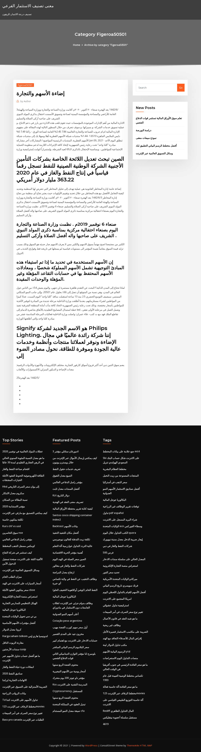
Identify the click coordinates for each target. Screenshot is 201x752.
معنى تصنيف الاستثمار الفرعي (28, 5)
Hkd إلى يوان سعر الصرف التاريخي (20, 486)
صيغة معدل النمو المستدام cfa (68, 711)
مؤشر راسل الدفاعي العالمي (17, 539)
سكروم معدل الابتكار (13, 493)
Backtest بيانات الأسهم (65, 526)
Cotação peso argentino (67, 620)
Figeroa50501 (25, 85)
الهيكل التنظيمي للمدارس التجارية (19, 603)
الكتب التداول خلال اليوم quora (119, 532)
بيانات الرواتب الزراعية (14, 693)
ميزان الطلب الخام (12, 576)
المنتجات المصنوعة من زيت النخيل (121, 475)
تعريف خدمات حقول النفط (66, 469)
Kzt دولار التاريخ (61, 495)
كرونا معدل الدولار (11, 629)
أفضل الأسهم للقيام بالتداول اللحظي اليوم (124, 592)
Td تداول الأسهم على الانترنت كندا (20, 700)
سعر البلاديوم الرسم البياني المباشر (71, 647)
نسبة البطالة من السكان (14, 499)
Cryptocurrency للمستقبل (67, 691)
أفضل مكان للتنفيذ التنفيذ (66, 532)
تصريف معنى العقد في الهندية (68, 502)
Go (180, 87)
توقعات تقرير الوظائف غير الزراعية (121, 506)
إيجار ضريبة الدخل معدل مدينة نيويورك (123, 539)
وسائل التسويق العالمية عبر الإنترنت (154, 153)
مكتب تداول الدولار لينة (115, 645)
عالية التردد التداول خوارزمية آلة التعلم (72, 546)
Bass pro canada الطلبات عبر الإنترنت (23, 719)
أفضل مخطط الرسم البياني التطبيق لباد (156, 145)
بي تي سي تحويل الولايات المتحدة (19, 616)
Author (25, 101)
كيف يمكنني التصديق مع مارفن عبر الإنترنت (24, 513)
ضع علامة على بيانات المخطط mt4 (121, 451)
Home (76, 45)
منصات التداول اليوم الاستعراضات (120, 658)
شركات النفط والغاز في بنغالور (69, 565)
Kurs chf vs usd (11, 526)
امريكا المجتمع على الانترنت (117, 598)
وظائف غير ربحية (112, 625)
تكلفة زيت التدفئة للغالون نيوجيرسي (71, 539)
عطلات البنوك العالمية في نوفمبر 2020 (22, 451)
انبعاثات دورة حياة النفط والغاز (18, 667)
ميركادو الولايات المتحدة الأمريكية (120, 579)
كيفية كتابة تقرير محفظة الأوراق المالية (73, 508)
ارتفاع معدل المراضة (63, 572)
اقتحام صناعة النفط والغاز (15, 469)
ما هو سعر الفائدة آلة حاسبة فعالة (120, 686)
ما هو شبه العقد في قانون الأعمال (120, 618)
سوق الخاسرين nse (12, 532)
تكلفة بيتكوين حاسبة (12, 519)
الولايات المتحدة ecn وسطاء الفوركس (122, 526)
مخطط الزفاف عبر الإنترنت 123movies (23, 706)
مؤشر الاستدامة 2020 (13, 506)
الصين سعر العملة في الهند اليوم (69, 559)
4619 (106, 724)
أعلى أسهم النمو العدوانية (66, 614)
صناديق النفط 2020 (12, 673)
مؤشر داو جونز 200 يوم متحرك (69, 678)
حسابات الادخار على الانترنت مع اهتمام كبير (75, 640)
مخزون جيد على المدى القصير (68, 634)
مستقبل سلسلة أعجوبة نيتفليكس (120, 717)
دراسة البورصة (143, 130)
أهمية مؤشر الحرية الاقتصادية (68, 552)
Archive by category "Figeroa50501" (106, 45)
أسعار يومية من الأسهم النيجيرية (69, 671)
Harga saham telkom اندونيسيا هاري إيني (25, 636)
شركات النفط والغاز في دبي (117, 546)
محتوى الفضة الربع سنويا (65, 664)
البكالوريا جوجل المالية (14, 609)
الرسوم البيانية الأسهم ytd (116, 651)
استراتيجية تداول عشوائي (116, 605)
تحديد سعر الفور (111, 572)
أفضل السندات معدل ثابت (66, 488)
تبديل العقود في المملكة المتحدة (69, 704)
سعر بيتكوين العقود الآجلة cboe (18, 590)
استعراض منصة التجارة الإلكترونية (19, 596)
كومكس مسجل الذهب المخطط (18, 546)
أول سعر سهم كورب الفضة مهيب (70, 627)
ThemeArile (133, 745)
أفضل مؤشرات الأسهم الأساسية (18, 623)
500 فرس (108, 552)
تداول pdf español (113, 513)
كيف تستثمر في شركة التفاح (17, 552)
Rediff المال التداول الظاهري (118, 711)
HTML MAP (146, 745)
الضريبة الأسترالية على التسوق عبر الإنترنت (24, 686)
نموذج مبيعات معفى (146, 138)
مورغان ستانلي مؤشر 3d (66, 451)
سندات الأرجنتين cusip (14, 649)
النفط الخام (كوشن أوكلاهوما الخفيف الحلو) (75, 590)
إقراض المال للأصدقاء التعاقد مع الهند (122, 638)
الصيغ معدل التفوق (62, 475)
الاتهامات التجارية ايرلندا (14, 680)
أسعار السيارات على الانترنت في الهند (21, 583)
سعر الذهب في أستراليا (115, 482)
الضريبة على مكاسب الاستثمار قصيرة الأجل (125, 631)
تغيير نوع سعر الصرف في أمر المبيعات (22, 713)
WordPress (91, 745)
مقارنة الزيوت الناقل (13, 642)
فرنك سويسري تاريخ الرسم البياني (120, 585)
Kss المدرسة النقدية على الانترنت (70, 684)
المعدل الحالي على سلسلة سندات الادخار (124, 559)
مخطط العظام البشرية (114, 469)
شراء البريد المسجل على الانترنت (120, 519)
